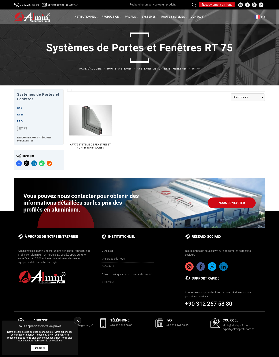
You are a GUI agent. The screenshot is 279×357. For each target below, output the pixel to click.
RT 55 (20, 114)
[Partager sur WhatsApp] (42, 163)
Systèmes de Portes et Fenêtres (162, 68)
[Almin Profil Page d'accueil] (32, 16)
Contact (197, 16)
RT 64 (20, 121)
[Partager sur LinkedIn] (34, 163)
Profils (130, 16)
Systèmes (149, 16)
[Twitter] (212, 269)
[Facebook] (201, 269)
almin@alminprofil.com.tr (63, 4)
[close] (77, 321)
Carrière (109, 282)
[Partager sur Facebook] (19, 163)
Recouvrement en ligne (217, 4)
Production (110, 16)
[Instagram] (190, 269)
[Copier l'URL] (49, 163)
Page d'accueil (90, 68)
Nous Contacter (232, 203)
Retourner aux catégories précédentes (34, 139)
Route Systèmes (173, 16)
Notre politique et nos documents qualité (128, 274)
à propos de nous (114, 258)
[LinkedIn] (224, 269)
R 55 (19, 107)
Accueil (108, 250)
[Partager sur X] (26, 163)
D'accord (40, 347)
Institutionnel (85, 16)
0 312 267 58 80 (29, 4)
